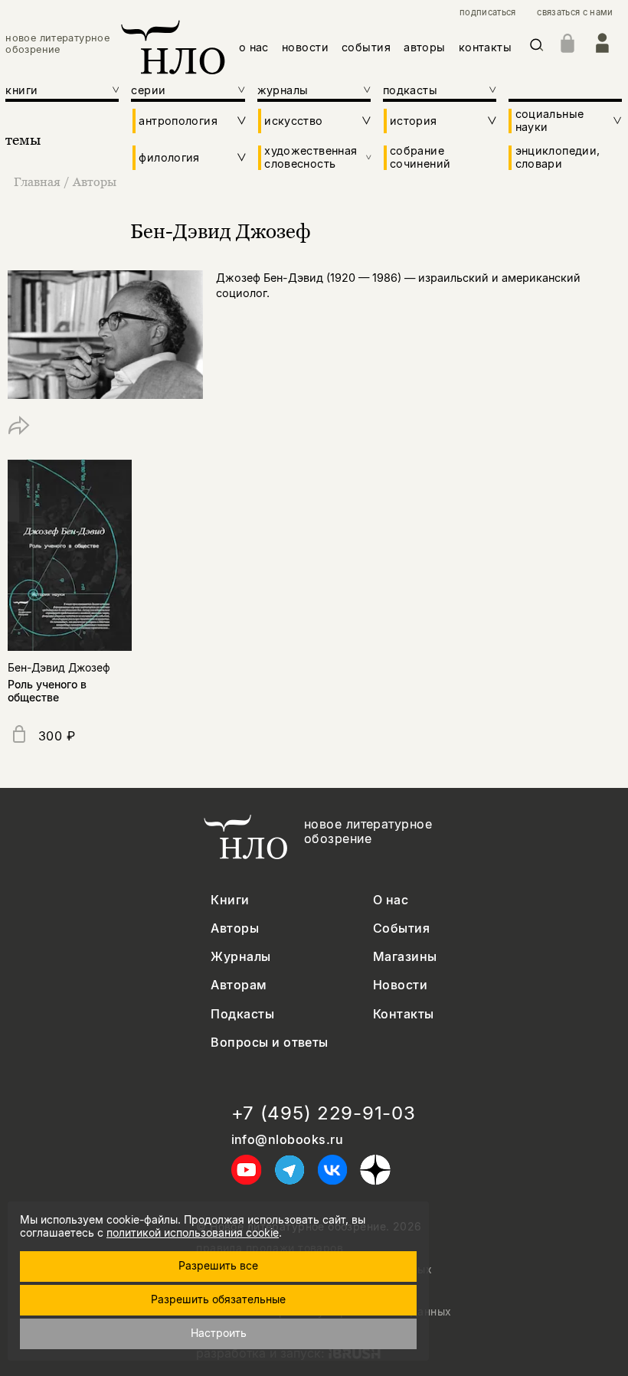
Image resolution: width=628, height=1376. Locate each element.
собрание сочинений (420, 157)
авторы (425, 47)
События (401, 928)
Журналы (240, 956)
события (366, 47)
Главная (37, 181)
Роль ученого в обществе (47, 691)
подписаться (488, 13)
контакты (485, 47)
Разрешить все (218, 1265)
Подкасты (242, 1014)
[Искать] (537, 47)
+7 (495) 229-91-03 (323, 1113)
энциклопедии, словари (557, 157)
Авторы (94, 181)
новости (305, 47)
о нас (254, 47)
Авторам (239, 985)
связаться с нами (575, 13)
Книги (230, 900)
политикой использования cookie (192, 1232)
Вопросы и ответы (270, 1042)
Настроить (219, 1332)
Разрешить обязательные (218, 1299)
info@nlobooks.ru (287, 1140)
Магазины (405, 956)
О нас (390, 900)
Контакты (403, 1014)
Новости (400, 985)
